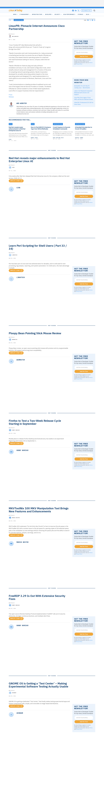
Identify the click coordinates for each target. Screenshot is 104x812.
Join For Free (84, 56)
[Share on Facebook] (88, 20)
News (15, 14)
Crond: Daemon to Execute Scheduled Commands (61, 128)
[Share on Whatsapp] (94, 20)
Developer (48, 14)
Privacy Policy (79, 64)
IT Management (24, 14)
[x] (78, 10)
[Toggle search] (94, 10)
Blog (87, 14)
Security (57, 14)
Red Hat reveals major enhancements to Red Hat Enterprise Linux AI (17, 128)
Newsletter (87, 10)
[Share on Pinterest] (92, 20)
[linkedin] (76, 10)
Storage (80, 14)
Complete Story (15, 181)
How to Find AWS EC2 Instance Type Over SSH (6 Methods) (41, 128)
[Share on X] (90, 20)
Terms (91, 62)
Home (10, 20)
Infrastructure (37, 14)
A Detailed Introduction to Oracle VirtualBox (83, 128)
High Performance (69, 14)
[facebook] (73, 10)
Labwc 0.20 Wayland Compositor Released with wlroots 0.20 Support (83, 92)
